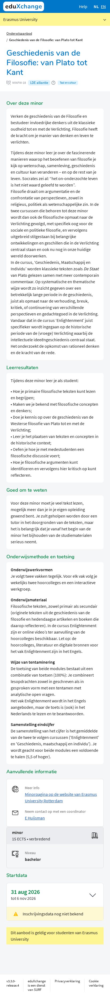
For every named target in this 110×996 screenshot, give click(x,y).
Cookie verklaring (96, 983)
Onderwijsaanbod (19, 33)
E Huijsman (35, 818)
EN (103, 6)
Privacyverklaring (67, 981)
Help (83, 6)
